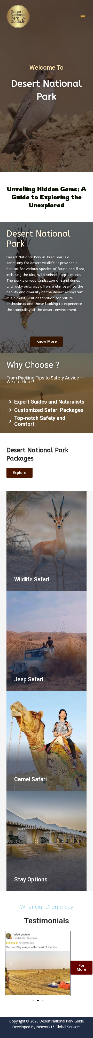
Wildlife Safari (31, 579)
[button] (11, 963)
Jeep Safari (28, 679)
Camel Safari (30, 779)
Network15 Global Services (58, 1026)
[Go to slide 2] (38, 1000)
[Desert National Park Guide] (18, 17)
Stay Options (31, 879)
